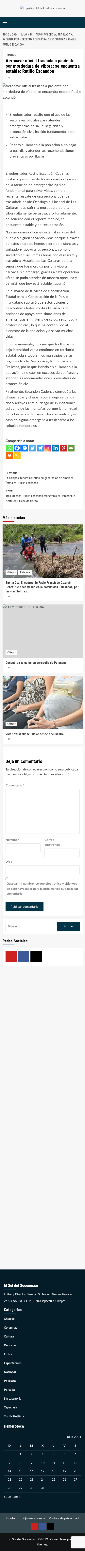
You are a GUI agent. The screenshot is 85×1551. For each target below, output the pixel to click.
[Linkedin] (55, 448)
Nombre (12, 839)
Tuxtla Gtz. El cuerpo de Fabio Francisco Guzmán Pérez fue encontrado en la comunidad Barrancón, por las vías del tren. (42, 587)
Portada (9, 1389)
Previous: (40, 478)
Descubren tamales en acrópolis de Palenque (36, 663)
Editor (8, 1354)
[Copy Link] (17, 455)
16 (31, 1471)
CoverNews (58, 1539)
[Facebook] (17, 448)
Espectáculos (13, 1363)
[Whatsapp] (9, 448)
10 (42, 1462)
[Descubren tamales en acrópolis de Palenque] (43, 631)
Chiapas (11, 55)
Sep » (17, 1496)
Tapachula (10, 1407)
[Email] (71, 448)
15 (20, 1471)
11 (53, 1462)
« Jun (7, 1496)
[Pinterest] (63, 448)
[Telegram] (40, 448)
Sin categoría (12, 1398)
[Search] (80, 22)
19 (64, 1471)
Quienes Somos (34, 1518)
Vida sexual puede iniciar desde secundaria (35, 734)
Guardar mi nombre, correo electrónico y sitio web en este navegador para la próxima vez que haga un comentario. (42, 888)
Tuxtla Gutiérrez (15, 1416)
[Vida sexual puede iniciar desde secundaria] (43, 702)
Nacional (10, 1372)
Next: (40, 496)
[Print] (9, 455)
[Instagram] (47, 448)
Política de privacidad (64, 1518)
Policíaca (25, 572)
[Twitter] (32, 448)
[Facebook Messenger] (24, 448)
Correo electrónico (53, 842)
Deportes (10, 1345)
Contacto (12, 1518)
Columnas (10, 1327)
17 (42, 1471)
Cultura (9, 1336)
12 (64, 1462)
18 (53, 1471)
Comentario (15, 785)
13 (75, 1462)
